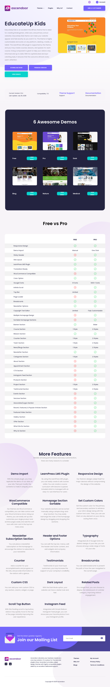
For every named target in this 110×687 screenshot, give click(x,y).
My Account (94, 658)
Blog (14, 193)
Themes (40, 8)
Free (14, 158)
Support (62, 96)
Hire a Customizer (94, 8)
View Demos (16, 74)
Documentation (90, 96)
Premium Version (40, 68)
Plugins (50, 8)
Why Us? (60, 8)
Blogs (75, 665)
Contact (69, 8)
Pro (44, 158)
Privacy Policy (95, 661)
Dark (75, 158)
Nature (46, 193)
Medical (76, 193)
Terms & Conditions (97, 665)
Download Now (16, 68)
